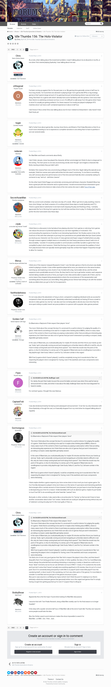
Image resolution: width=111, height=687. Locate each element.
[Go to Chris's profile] (10, 38)
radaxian (18, 151)
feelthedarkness (18, 292)
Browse (12, 24)
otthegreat (18, 86)
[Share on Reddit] (25, 672)
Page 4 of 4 (33, 49)
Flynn (18, 373)
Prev (13, 49)
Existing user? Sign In (84, 3)
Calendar (19, 28)
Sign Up (98, 3)
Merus (18, 260)
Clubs (34, 24)
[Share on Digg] (18, 672)
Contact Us (59, 679)
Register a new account (33, 652)
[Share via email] (32, 672)
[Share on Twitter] (8, 672)
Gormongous (18, 428)
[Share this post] (101, 56)
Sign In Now (77, 652)
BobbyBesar (18, 592)
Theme (50, 679)
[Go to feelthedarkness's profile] (18, 302)
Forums (10, 28)
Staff (27, 28)
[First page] (8, 49)
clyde (18, 224)
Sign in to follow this (82, 36)
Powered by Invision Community (55, 684)
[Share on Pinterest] (35, 672)
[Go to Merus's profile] (18, 270)
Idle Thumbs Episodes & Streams (43, 39)
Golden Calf (18, 319)
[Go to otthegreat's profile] (18, 96)
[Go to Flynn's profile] (18, 383)
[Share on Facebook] (12, 672)
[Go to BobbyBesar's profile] (18, 602)
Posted (35, 56)
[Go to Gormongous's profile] (18, 438)
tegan (18, 123)
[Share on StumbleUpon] (28, 672)
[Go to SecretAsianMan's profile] (18, 207)
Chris (18, 39)
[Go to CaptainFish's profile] (18, 411)
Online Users (37, 28)
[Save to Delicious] (22, 672)
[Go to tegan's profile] (18, 133)
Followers (95, 36)
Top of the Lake (89, 187)
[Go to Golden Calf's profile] (18, 329)
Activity (23, 24)
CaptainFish (18, 401)
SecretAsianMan (18, 197)
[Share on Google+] (15, 672)
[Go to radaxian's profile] (18, 161)
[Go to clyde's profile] (18, 234)
